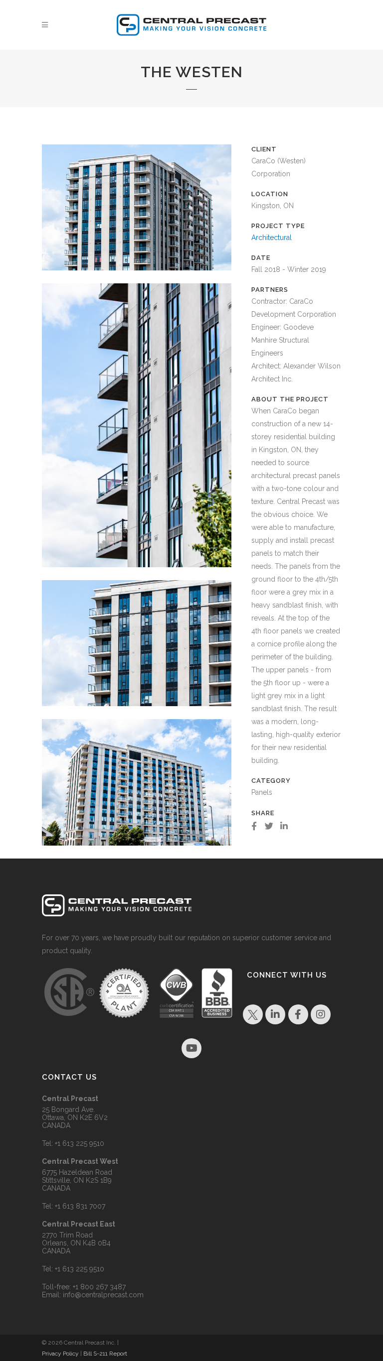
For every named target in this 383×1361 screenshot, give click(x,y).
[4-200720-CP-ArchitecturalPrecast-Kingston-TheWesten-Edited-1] (136, 574)
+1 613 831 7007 (80, 1206)
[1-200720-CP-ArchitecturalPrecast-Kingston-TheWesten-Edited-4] (136, 852)
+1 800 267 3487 (99, 1287)
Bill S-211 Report (105, 1353)
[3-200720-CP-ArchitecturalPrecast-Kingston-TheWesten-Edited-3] (136, 713)
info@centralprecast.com (103, 1295)
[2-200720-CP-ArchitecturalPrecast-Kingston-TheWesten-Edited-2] (136, 277)
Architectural (271, 238)
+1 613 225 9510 (79, 1143)
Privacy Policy (60, 1353)
